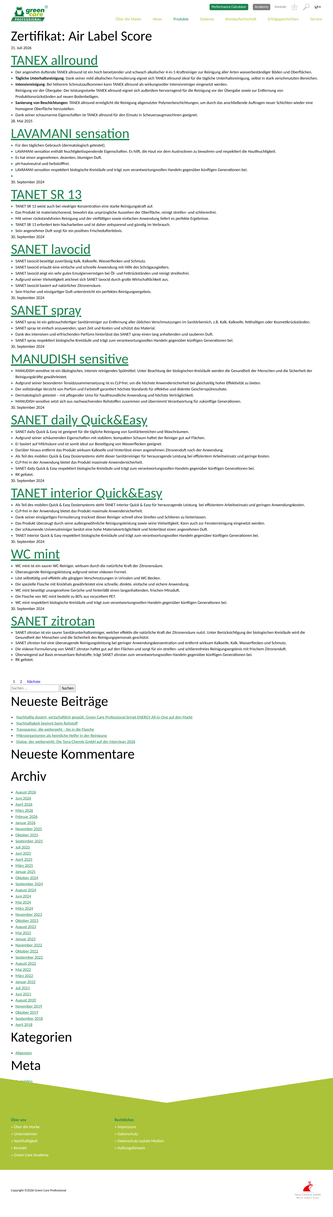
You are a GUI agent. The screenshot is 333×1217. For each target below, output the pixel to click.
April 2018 (23, 1024)
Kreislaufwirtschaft (241, 19)
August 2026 (25, 792)
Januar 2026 (25, 822)
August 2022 (25, 963)
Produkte (181, 19)
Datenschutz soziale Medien (141, 1140)
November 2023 (28, 914)
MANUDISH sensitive (69, 358)
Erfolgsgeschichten (283, 19)
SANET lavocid (51, 249)
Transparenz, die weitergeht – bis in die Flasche (55, 729)
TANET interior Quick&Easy (86, 492)
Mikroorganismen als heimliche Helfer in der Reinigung (61, 735)
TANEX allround (54, 60)
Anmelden (23, 1081)
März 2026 (24, 810)
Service (316, 19)
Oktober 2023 (26, 920)
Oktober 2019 (26, 1012)
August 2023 (25, 926)
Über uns (18, 1119)
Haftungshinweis (131, 1147)
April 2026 (23, 804)
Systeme (207, 19)
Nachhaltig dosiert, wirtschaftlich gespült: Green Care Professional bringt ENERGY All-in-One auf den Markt (104, 717)
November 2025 (28, 828)
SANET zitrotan (53, 620)
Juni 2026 (23, 798)
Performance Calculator (229, 7)
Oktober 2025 (26, 834)
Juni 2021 (23, 994)
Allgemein (23, 1052)
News (157, 19)
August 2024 (25, 890)
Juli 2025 (22, 847)
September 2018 (29, 1018)
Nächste (33, 681)
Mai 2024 (23, 902)
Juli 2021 (22, 987)
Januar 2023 (25, 938)
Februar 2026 (26, 816)
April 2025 (23, 859)
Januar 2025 (25, 871)
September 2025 (29, 841)
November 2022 (28, 945)
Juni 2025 (23, 853)
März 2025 (24, 865)
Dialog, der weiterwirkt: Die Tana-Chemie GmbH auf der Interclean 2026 (75, 741)
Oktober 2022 (26, 951)
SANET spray (46, 310)
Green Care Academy (31, 1154)
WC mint (35, 553)
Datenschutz (128, 1133)
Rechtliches (124, 1119)
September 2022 (29, 957)
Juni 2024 (23, 896)
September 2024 (29, 883)
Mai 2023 (23, 932)
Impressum (127, 1126)
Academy (261, 7)
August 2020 (25, 1000)
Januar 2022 (25, 981)
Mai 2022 (23, 969)
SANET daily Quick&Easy (79, 419)
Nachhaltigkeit (26, 1140)
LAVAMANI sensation (70, 133)
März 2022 (24, 975)
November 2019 (28, 1006)
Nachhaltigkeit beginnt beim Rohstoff (47, 723)
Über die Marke (128, 19)
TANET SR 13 (46, 194)
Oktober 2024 (26, 877)
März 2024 (24, 908)
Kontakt (280, 7)
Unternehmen (25, 1133)
